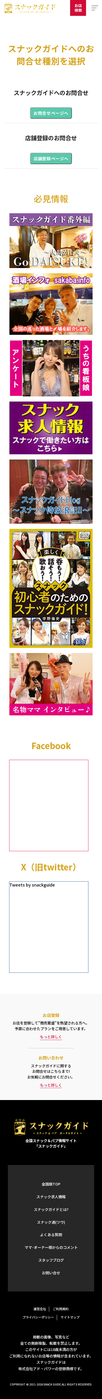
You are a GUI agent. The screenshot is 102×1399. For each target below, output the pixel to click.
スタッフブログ (51, 1260)
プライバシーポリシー (38, 1317)
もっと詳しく (51, 1036)
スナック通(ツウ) (51, 1222)
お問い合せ (51, 1272)
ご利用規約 (61, 1309)
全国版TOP (51, 1184)
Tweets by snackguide (32, 885)
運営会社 (39, 1309)
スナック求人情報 (51, 1196)
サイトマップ (70, 1317)
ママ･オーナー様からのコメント (51, 1247)
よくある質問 (51, 1234)
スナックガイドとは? (51, 1209)
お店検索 (78, 8)
